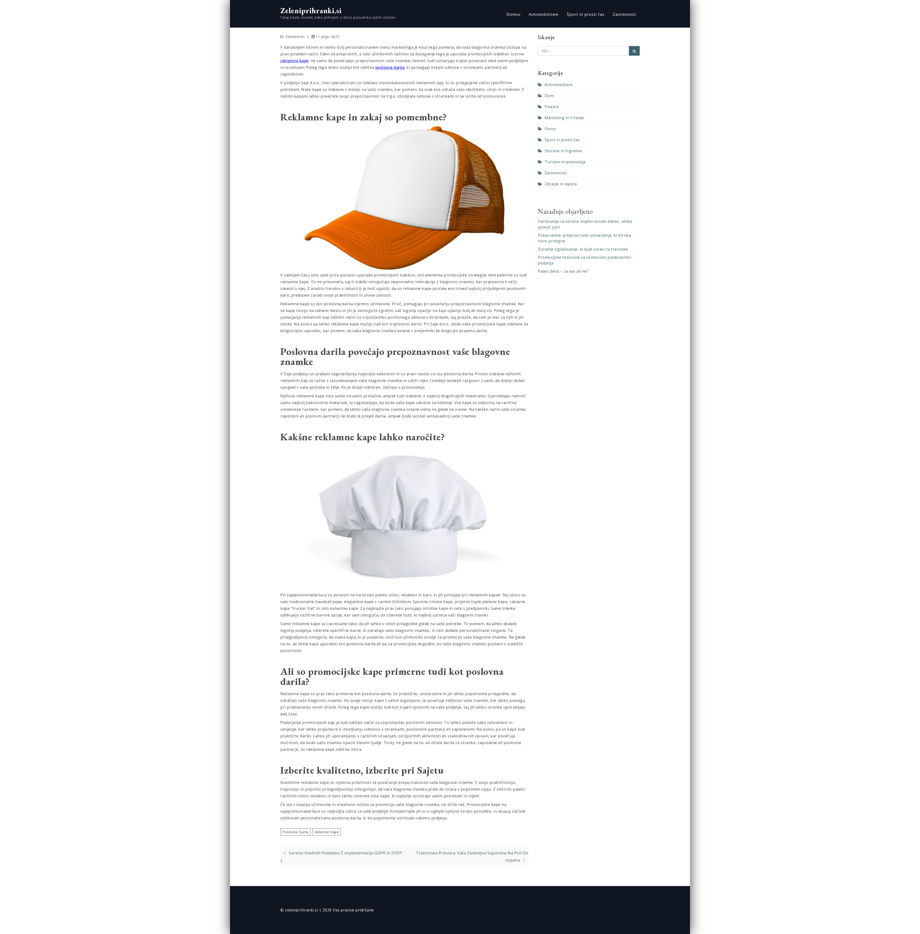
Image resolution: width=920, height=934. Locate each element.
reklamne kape (294, 60)
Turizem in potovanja (565, 161)
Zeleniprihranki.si (311, 11)
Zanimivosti (624, 14)
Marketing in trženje (564, 117)
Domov (513, 14)
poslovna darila (390, 67)
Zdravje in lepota (561, 184)
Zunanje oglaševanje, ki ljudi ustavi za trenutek (583, 249)
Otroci (550, 128)
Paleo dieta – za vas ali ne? (563, 271)
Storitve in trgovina (563, 150)
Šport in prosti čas (585, 14)
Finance (552, 106)
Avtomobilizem (543, 14)
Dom (549, 95)
